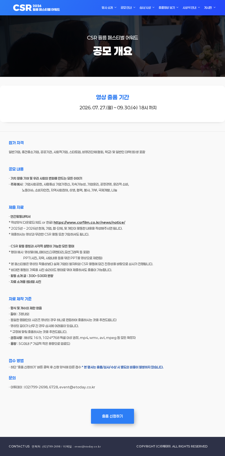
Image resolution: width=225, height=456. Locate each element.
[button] (112, 416)
